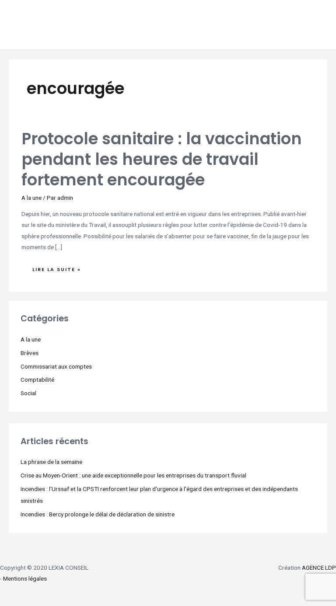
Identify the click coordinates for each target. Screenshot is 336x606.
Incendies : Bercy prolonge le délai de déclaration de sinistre (98, 514)
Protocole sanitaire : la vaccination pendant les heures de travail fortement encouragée (161, 160)
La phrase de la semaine (51, 461)
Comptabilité (37, 379)
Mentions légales (25, 578)
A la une (31, 197)
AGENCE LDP (319, 567)
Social (28, 393)
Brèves (29, 352)
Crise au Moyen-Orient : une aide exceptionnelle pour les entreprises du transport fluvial (133, 475)
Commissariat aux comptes (56, 366)
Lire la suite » (56, 267)
